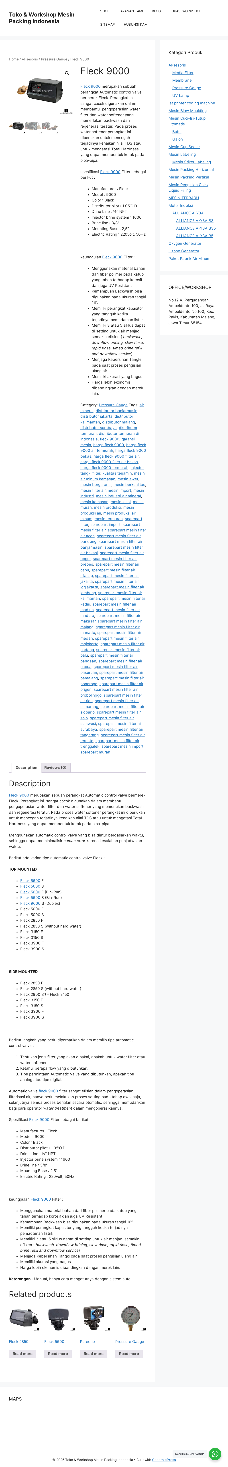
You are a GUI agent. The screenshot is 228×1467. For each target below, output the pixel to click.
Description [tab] (26, 767)
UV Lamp (180, 95)
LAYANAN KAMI (130, 11)
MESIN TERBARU (184, 198)
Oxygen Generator (185, 243)
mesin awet (128, 479)
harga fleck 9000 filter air (116, 456)
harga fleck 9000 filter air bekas (109, 462)
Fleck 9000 (90, 86)
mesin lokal (121, 502)
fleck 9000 (109, 439)
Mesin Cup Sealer (184, 147)
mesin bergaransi (95, 484)
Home (14, 59)
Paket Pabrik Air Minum (189, 258)
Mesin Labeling (182, 154)
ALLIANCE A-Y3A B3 (195, 220)
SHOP (105, 11)
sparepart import (105, 524)
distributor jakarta (96, 416)
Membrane (182, 80)
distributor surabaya (98, 427)
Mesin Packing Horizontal (191, 169)
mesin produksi (107, 507)
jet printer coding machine (192, 103)
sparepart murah (95, 752)
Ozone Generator (184, 251)
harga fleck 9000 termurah (104, 467)
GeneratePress (164, 1460)
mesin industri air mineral (118, 496)
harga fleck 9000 (108, 445)
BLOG (156, 11)
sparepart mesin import (122, 746)
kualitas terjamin (117, 473)
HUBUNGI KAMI (136, 24)
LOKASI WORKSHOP (186, 11)
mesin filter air (93, 490)
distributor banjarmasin (116, 411)
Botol (176, 131)
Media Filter (182, 73)
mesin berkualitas (129, 484)
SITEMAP (107, 24)
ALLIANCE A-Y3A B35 (196, 228)
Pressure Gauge (54, 59)
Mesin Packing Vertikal (189, 177)
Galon (177, 139)
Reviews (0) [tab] (55, 767)
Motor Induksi (181, 205)
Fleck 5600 (30, 880)
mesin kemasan (94, 502)
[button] (67, 73)
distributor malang (118, 422)
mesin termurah (109, 519)
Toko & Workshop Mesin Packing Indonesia (42, 18)
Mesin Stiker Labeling (191, 162)
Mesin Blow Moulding (188, 110)
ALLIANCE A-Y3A (188, 213)
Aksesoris (30, 59)
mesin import (119, 490)
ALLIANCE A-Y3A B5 (194, 236)
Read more (23, 1353)
